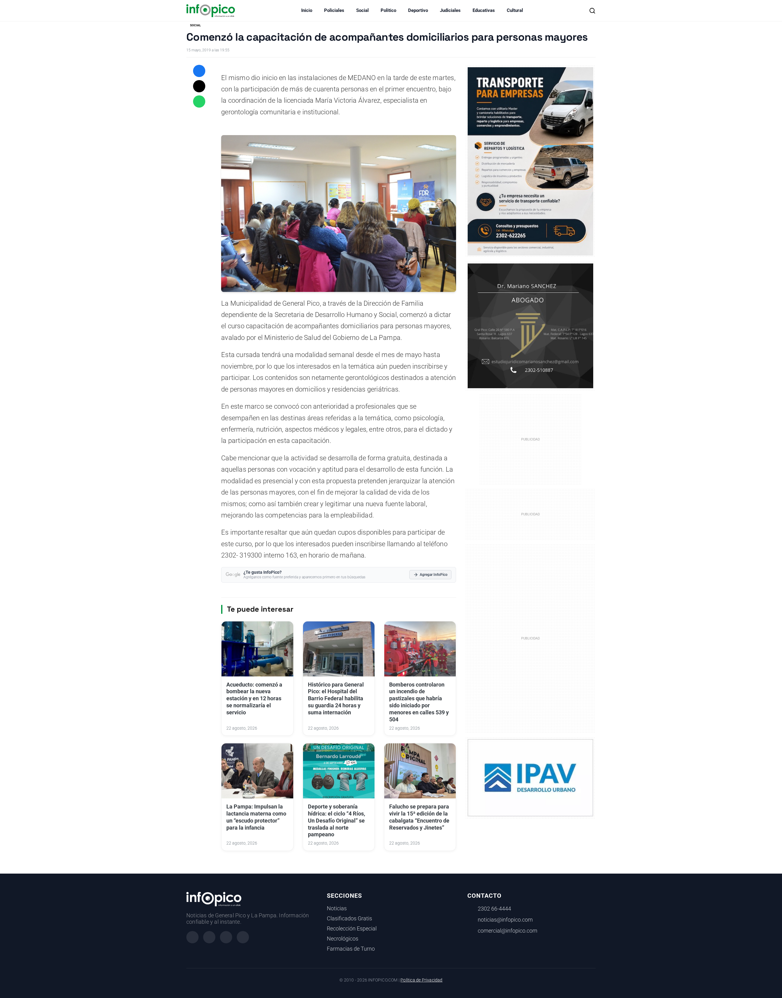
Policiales (334, 10)
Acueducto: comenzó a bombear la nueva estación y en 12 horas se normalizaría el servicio (254, 699)
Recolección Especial (352, 929)
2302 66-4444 (494, 909)
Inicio (306, 10)
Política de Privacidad (421, 980)
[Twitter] (226, 937)
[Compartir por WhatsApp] (199, 101)
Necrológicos (342, 939)
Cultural (515, 10)
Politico (388, 10)
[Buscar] (592, 10)
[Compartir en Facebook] (199, 71)
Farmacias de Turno (351, 949)
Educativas (484, 10)
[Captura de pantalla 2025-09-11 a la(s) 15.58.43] (530, 325)
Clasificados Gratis (349, 918)
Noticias (337, 908)
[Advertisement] (530, 638)
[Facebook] (192, 937)
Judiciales (450, 10)
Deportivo (418, 10)
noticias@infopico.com (505, 920)
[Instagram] (209, 937)
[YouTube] (243, 937)
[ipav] (530, 777)
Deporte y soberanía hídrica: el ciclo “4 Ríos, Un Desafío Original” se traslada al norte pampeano (336, 821)
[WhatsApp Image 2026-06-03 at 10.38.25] (530, 161)
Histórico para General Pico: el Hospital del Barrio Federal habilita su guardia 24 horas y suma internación (336, 699)
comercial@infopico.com (507, 931)
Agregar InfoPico (434, 575)
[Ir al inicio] (210, 10)
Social (362, 10)
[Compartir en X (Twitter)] (199, 86)
